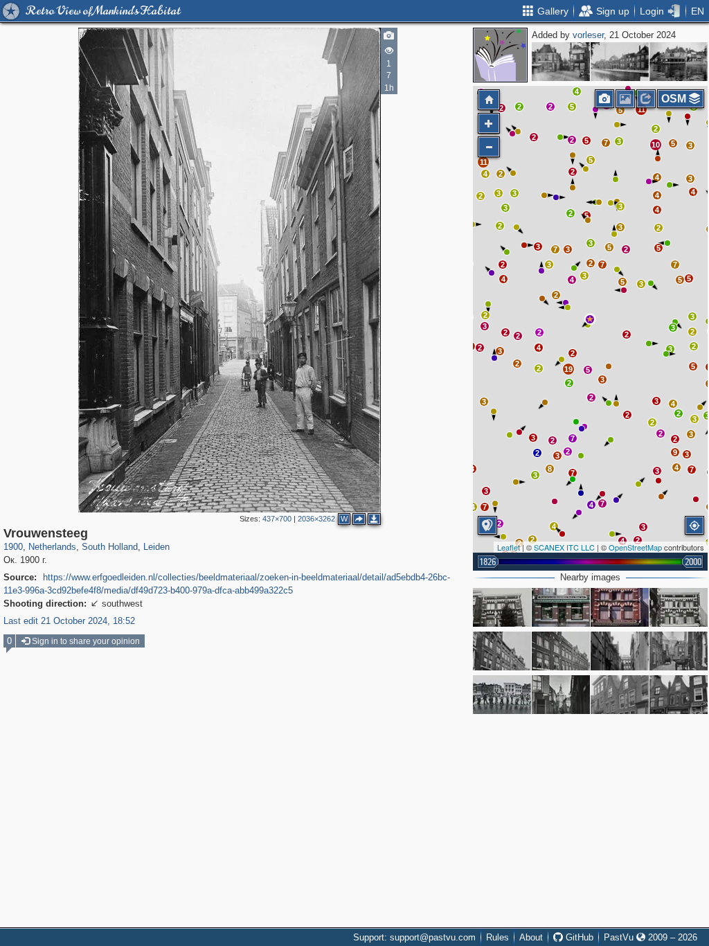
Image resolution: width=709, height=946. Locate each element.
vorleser (588, 35)
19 (568, 369)
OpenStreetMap (635, 547)
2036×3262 (316, 519)
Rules (497, 937)
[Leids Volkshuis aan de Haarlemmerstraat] (502, 651)
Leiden (156, 547)
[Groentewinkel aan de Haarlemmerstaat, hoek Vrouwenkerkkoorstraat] (620, 607)
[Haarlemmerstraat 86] (620, 694)
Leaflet (508, 547)
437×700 (276, 519)
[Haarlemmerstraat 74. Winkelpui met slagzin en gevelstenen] (561, 607)
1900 (13, 547)
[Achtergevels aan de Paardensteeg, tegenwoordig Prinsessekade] (678, 61)
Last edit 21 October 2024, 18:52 (69, 621)
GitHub (578, 937)
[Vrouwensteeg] (590, 319)
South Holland (110, 547)
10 (656, 145)
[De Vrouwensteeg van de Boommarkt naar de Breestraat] (620, 651)
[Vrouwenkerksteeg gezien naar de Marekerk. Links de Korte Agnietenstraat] (561, 694)
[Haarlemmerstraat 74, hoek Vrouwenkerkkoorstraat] (502, 607)
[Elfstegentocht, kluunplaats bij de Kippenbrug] (502, 694)
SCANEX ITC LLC (564, 547)
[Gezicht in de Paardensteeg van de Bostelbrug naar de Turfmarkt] (561, 61)
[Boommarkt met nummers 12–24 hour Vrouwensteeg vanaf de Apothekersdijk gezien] (620, 61)
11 (483, 162)
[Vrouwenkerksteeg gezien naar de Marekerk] (678, 651)
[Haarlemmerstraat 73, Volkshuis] (561, 651)
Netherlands (52, 547)
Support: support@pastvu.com (414, 937)
